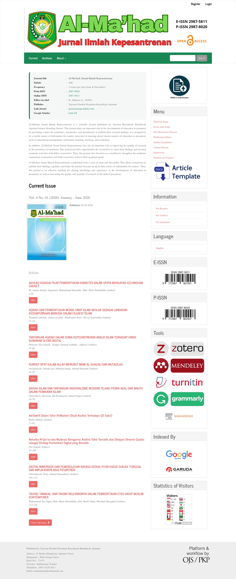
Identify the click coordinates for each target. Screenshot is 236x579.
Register (195, 3)
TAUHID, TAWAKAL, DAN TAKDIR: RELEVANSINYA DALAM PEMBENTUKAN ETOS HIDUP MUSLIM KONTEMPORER (86, 495)
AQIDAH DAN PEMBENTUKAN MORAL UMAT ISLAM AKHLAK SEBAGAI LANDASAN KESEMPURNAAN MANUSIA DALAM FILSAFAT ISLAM (78, 311)
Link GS (73, 113)
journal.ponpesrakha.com (81, 108)
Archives (47, 58)
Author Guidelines (162, 142)
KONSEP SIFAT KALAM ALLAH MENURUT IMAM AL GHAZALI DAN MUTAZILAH (76, 364)
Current (33, 58)
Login (208, 3)
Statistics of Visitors (163, 157)
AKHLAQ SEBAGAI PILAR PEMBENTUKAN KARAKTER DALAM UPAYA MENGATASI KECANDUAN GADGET (86, 284)
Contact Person (161, 147)
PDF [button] (33, 300)
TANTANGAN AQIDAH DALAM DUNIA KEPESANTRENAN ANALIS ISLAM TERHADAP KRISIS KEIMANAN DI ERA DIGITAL (82, 339)
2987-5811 (74, 95)
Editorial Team (160, 121)
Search (201, 58)
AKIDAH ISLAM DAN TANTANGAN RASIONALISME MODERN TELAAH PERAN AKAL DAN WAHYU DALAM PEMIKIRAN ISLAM (86, 390)
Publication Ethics (162, 137)
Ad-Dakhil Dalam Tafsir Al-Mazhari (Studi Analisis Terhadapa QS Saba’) (70, 415)
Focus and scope (161, 126)
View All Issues (39, 522)
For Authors (162, 215)
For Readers (162, 208)
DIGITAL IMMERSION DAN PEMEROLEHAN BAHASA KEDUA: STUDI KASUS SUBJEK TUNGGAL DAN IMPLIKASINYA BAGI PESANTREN (85, 468)
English (159, 248)
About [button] (60, 58)
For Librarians (163, 222)
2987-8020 (74, 91)
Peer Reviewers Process (165, 131)
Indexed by (159, 152)
